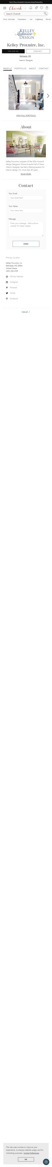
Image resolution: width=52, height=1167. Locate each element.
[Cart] (47, 8)
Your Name (13, 206)
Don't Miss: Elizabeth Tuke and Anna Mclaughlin (26, 2)
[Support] (46, 1162)
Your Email (13, 193)
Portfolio (20, 69)
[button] (5, 8)
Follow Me (13, 51)
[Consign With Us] (36, 8)
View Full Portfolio (26, 115)
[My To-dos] (31, 8)
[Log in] (25, 8)
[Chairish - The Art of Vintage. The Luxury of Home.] (15, 8)
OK (26, 1159)
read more (26, 174)
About (32, 69)
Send (26, 244)
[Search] (45, 13)
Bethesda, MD (25, 56)
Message (12, 219)
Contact (38, 51)
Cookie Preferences (31, 1153)
